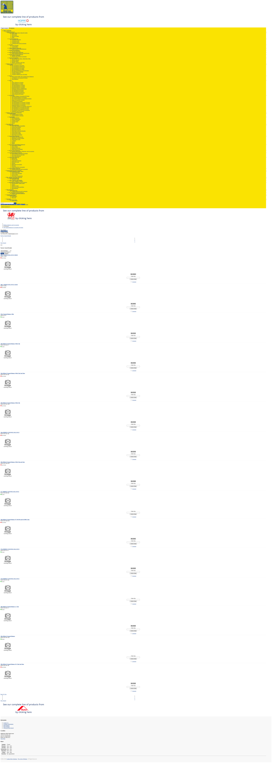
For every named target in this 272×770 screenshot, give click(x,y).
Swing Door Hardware (14, 136)
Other (13, 37)
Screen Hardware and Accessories (13, 170)
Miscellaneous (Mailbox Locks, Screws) (18, 182)
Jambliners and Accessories (18, 111)
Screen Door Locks (16, 132)
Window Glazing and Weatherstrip (14, 112)
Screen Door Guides (16, 133)
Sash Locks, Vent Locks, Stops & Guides (18, 32)
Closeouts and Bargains (11, 194)
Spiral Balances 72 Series (17, 83)
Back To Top (3, 694)
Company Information (8, 724)
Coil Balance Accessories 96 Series (19, 77)
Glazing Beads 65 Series (17, 114)
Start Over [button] (23, 204)
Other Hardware (10, 189)
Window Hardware (10, 32)
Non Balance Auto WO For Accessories (21, 110)
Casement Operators (16, 39)
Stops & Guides (15, 36)
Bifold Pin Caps (15, 162)
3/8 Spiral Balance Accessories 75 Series (21, 103)
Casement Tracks (15, 42)
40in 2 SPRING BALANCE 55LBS (9, 284)
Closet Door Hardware (14, 157)
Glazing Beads (12, 113)
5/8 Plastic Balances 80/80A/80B (19, 89)
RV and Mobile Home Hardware (16, 192)
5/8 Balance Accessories (17, 101)
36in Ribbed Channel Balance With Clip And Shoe (13, 373)
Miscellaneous (15, 188)
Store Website (6, 726)
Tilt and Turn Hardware (14, 50)
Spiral (10, 80)
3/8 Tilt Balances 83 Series (18, 90)
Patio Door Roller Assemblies (18, 125)
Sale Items (8, 199)
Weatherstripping (15, 117)
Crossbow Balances (16, 73)
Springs (13, 163)
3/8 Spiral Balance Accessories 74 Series (21, 102)
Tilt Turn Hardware (16, 51)
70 (12, 81)
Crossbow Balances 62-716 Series (19, 74)
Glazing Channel (15, 120)
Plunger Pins (14, 159)
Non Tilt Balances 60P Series (18, 66)
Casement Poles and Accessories (19, 43)
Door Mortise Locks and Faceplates (20, 153)
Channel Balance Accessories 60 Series (20, 96)
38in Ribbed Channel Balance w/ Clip (10, 606)
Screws (13, 184)
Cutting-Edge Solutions (12, 759)
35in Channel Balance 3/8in (7, 314)
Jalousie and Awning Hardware (16, 54)
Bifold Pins (14, 158)
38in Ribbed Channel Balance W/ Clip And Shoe (12, 664)
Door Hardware (9, 124)
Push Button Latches (16, 145)
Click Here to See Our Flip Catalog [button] (8, 204)
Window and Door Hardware (18, 193)
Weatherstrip (12, 117)
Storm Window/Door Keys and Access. (20, 53)
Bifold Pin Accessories (17, 164)
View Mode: (3, 230)
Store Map (3, 738)
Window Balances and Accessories (14, 63)
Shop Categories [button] (7, 30)
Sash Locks (14, 33)
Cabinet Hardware (13, 190)
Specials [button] (18, 204)
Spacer (13, 122)
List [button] (1, 231)
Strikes (13, 143)
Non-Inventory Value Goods (18, 183)
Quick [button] (6, 231)
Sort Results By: (4, 233)
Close (2, 253)
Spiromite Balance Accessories (19, 105)
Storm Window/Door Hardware (16, 52)
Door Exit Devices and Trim (18, 154)
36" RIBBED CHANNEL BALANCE (10, 491)
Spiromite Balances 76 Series (18, 87)
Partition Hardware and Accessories (20, 169)
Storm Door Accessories (17, 149)
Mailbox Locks (15, 185)
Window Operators (16, 55)
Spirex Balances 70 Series (17, 82)
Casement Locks (15, 40)
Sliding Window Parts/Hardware (19, 49)
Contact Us (5, 722)
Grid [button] (3, 231)
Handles (11, 44)
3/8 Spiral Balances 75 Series (18, 86)
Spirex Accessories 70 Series (18, 100)
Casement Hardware (13, 38)
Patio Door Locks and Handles (19, 131)
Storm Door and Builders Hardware (17, 144)
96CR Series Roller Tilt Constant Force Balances (23, 76)
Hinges (13, 142)
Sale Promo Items (13, 199)
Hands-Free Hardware (14, 178)
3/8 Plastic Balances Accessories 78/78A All (21, 106)
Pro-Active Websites (22, 759)
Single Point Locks (16, 139)
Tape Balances (15, 79)
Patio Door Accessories (17, 134)
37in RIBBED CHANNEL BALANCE (10, 549)
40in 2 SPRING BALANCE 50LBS (9, 255)
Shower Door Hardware (14, 150)
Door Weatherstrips (16, 119)
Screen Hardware (16, 172)
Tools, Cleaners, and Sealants (15, 180)
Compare (134, 281)
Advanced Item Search (8, 728)
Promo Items (14, 200)
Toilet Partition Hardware (14, 168)
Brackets (14, 165)
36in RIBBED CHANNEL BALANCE (10, 432)
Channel (11, 64)
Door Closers (15, 146)
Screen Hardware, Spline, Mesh (16, 171)
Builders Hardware (16, 148)
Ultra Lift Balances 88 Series (18, 92)
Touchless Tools (15, 179)
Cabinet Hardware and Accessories (19, 191)
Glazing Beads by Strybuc (18, 115)
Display (6, 253)
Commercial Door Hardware (15, 152)
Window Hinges (15, 60)
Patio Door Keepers (16, 129)
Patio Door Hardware (14, 125)
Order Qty (133, 276)
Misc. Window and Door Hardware (14, 177)
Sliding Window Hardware (15, 48)
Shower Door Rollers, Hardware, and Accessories (23, 151)
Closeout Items (12, 195)
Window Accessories (13, 57)
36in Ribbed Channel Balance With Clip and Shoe (13, 462)
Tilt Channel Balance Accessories (19, 97)
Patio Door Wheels (16, 128)
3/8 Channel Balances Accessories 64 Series (21, 98)
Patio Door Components (17, 176)
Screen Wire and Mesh (17, 173)
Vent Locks (14, 35)
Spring (10, 75)
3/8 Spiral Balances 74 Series (18, 85)
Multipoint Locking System (18, 138)
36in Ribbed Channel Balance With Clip (10, 343)
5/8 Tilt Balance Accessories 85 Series (20, 108)
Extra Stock (14, 196)
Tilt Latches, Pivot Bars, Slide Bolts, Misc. (21, 58)
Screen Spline (15, 174)
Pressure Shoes (15, 61)
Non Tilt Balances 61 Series (18, 68)
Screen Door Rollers (16, 127)
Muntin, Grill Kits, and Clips (18, 62)
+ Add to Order (133, 279)
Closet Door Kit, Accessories (18, 167)
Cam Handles (15, 46)
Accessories (11, 95)
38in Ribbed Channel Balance (8, 636)
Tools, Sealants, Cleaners (17, 181)
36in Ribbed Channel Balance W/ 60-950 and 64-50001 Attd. (15, 519)
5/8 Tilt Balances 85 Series (18, 91)
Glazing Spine (15, 121)
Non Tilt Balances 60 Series (18, 65)
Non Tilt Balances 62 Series (18, 69)
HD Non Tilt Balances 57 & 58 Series (20, 70)
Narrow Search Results (6, 235)
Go (15, 203)
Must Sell (14, 197)
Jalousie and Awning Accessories (19, 56)
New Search (3, 243)
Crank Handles (15, 45)
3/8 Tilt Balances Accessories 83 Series (20, 107)
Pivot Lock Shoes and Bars (18, 187)
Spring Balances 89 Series (17, 94)
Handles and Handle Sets (17, 137)
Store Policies (6, 725)
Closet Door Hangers (16, 160)
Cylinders (14, 140)
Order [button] (27, 204)
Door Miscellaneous (16, 156)
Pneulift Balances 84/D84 (17, 72)
